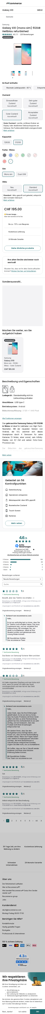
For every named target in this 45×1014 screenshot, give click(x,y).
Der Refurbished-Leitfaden (12, 884)
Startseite (9, 17)
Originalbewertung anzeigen (12, 610)
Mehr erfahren (8, 130)
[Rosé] (35, 155)
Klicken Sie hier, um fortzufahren (23, 271)
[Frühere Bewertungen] (4, 820)
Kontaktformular (8, 923)
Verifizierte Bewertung (11, 594)
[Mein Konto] (38, 3)
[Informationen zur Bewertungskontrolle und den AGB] (34, 549)
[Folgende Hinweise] (41, 820)
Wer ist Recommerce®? (11, 887)
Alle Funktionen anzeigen (12, 418)
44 (37, 821)
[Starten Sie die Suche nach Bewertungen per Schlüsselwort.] (41, 584)
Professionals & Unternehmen (13, 934)
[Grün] (23, 155)
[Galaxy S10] (12, 348)
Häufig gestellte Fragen (11, 927)
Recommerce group (10, 896)
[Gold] (17, 155)
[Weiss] (10, 161)
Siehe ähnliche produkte (22, 248)
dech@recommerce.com (11, 910)
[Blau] (10, 155)
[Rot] (4, 161)
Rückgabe (6, 930)
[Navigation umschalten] (3, 3)
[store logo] (14, 3)
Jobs (4, 900)
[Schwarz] (4, 155)
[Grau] (29, 155)
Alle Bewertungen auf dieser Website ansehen (23, 555)
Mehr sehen (6, 455)
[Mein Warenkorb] (42, 3)
